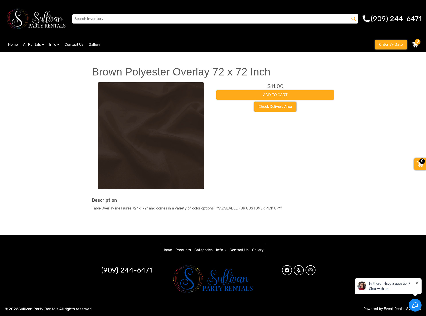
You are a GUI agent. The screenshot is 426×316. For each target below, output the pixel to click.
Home (13, 44)
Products (183, 250)
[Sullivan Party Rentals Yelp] (299, 270)
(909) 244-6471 (126, 270)
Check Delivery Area (275, 107)
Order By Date (391, 44)
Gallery (94, 44)
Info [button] (53, 44)
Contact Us (74, 44)
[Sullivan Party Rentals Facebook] (287, 270)
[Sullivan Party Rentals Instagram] (311, 270)
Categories (203, 250)
